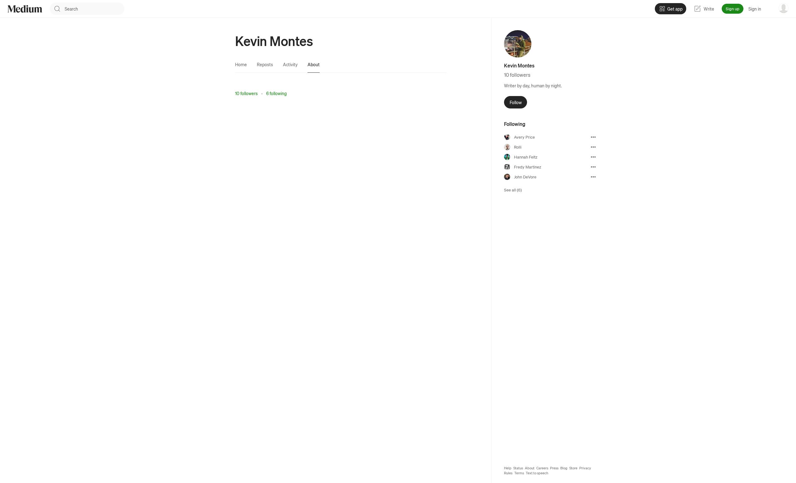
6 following (276, 93)
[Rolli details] (593, 147)
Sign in (754, 9)
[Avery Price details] (593, 137)
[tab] (241, 64)
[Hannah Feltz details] (593, 157)
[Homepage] (24, 9)
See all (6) (513, 189)
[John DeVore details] (593, 177)
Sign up (732, 8)
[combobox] (94, 8)
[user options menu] (784, 8)
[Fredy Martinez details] (593, 167)
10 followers (246, 93)
